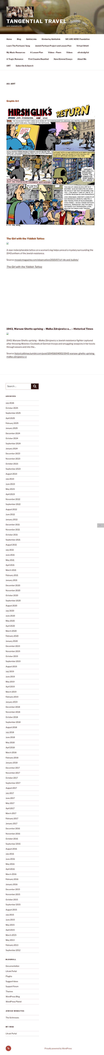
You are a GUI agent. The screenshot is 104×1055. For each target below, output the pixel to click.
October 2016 (12, 838)
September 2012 (13, 950)
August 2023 (11, 474)
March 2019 (11, 692)
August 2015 (11, 910)
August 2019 (11, 666)
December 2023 (13, 453)
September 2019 (13, 661)
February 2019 (12, 697)
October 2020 (12, 595)
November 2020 (13, 590)
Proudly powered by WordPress (58, 1048)
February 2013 (12, 945)
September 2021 (13, 540)
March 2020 (11, 631)
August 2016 (11, 849)
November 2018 (13, 712)
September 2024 (13, 443)
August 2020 (11, 605)
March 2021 (11, 570)
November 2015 (13, 894)
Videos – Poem (54, 52)
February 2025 (12, 423)
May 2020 (10, 621)
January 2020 (12, 641)
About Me (81, 59)
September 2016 (13, 844)
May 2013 (10, 940)
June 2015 (10, 920)
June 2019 (10, 676)
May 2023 (10, 489)
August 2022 (11, 509)
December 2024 (13, 433)
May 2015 (10, 925)
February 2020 (12, 636)
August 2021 (11, 545)
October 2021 (12, 535)
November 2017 (13, 773)
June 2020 (10, 616)
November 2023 (13, 459)
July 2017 (10, 793)
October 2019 (12, 656)
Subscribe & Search (24, 66)
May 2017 (10, 803)
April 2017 (10, 808)
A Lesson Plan (36, 52)
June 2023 (10, 484)
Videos (69, 52)
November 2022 (13, 499)
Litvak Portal (11, 971)
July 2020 (10, 611)
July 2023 (10, 479)
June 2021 (10, 555)
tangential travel (36, 21)
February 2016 (12, 879)
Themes (9, 991)
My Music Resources (15, 52)
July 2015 (10, 915)
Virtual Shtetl (83, 46)
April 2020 (10, 626)
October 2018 (12, 717)
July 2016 (10, 854)
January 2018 (11, 762)
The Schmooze (12, 1017)
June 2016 (10, 859)
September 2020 (13, 600)
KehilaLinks (31, 39)
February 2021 (12, 575)
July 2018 (10, 732)
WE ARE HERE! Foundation (77, 39)
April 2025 (10, 418)
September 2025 (13, 413)
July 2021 (10, 550)
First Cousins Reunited (38, 59)
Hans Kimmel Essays (63, 59)
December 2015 (13, 889)
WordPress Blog (13, 996)
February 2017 (12, 818)
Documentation (12, 966)
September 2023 (13, 469)
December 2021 (13, 524)
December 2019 (13, 646)
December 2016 (13, 828)
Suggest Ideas (12, 981)
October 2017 (12, 778)
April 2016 (10, 869)
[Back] (101, 525)
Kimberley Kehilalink (51, 39)
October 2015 (12, 899)
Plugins (9, 976)
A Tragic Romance (14, 59)
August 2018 (11, 727)
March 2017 (11, 813)
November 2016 (13, 833)
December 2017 (13, 768)
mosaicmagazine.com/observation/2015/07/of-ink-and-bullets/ (46, 260)
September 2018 (13, 722)
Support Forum (12, 986)
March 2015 (11, 935)
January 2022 (11, 519)
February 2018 (12, 757)
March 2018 (11, 752)
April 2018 (10, 747)
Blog (19, 39)
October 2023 (12, 464)
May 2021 (10, 560)
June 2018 (10, 737)
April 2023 (10, 494)
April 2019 (10, 686)
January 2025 (12, 428)
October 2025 (12, 408)
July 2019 (10, 671)
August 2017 (11, 788)
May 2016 (10, 864)
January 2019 (11, 702)
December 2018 (13, 707)
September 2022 (13, 504)
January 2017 (11, 823)
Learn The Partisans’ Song (18, 46)
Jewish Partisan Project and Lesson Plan (53, 46)
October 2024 (12, 438)
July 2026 (10, 403)
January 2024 (12, 448)
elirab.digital (83, 52)
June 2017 (10, 798)
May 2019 (10, 681)
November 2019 (13, 651)
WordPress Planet (14, 1001)
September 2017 (13, 783)
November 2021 (13, 529)
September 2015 (13, 904)
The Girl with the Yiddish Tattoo (24, 266)
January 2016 (11, 884)
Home (9, 39)
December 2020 (13, 585)
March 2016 (11, 874)
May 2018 (10, 742)
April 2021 (10, 565)
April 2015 (10, 930)
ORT (8, 66)
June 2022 (10, 514)
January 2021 (11, 580)
